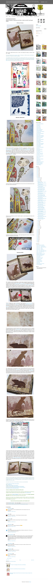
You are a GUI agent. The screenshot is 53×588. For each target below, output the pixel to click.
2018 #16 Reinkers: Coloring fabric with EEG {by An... (41, 189)
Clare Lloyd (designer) (40, 129)
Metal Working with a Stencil (40, 263)
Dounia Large (38, 134)
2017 (37, 229)
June (38, 222)
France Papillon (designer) (40, 143)
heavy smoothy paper (27, 149)
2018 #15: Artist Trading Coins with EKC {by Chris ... (41, 209)
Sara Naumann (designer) (40, 161)
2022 (37, 172)
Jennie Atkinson (10, 543)
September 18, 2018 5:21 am (12, 521)
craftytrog (9, 518)
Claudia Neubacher (39, 130)
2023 (37, 171)
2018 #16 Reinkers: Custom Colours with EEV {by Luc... (41, 188)
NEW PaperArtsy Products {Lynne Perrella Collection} (41, 186)
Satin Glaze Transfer (39, 258)
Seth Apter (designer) (39, 162)
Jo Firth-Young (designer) (40, 147)
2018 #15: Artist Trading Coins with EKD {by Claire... (41, 206)
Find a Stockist (13, 16)
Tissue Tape (38, 262)
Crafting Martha (39, 132)
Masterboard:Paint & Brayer (40, 254)
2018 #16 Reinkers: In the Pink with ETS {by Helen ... (41, 193)
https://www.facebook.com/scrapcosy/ (18, 486)
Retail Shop (27, 16)
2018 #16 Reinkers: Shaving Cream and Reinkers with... (41, 195)
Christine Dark (38, 127)
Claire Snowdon (39, 128)
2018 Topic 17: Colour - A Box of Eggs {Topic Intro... (41, 182)
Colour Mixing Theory (39, 255)
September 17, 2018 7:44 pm (12, 511)
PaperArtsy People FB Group (20, 16)
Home (7, 16)
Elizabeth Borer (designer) (40, 136)
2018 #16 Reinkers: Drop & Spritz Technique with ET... (41, 198)
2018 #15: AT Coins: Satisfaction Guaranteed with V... (41, 213)
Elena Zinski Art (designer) (40, 135)
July (38, 221)
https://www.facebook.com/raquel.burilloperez (19, 487)
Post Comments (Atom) (13, 561)
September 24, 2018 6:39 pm (12, 556)
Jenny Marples (39, 146)
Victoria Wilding (39, 164)
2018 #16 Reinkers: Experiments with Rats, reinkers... (41, 200)
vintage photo (21, 148)
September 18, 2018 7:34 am (12, 526)
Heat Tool (7, 306)
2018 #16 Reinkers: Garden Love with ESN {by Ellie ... (41, 197)
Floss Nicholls (38, 142)
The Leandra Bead (39, 264)
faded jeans (12, 148)
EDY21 (7, 60)
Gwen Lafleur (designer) (40, 144)
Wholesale (31, 16)
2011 (37, 236)
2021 (37, 173)
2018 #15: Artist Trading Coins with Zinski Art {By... (41, 204)
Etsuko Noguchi (39, 140)
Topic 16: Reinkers (15, 494)
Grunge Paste (18, 369)
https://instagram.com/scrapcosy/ (13, 485)
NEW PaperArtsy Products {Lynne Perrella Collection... (41, 184)
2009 (37, 238)
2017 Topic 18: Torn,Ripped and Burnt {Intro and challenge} (18, 564)
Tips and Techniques (36, 16)
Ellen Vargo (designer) (40, 137)
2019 (37, 175)
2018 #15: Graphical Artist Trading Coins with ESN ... (41, 207)
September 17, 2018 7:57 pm (12, 516)
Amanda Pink (38, 124)
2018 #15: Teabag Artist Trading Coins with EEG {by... (41, 211)
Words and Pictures (10, 534)
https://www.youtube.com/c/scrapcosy (14, 483)
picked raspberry (8, 149)
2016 (37, 230)
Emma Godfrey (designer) (40, 139)
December (39, 177)
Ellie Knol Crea (39, 138)
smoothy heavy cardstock (29, 284)
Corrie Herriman (10, 553)
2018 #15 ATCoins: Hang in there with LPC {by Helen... (41, 216)
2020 (37, 174)
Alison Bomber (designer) (40, 123)
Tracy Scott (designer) (40, 163)
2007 (37, 240)
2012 (37, 235)
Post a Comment (9, 558)
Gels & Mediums (39, 259)
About (9, 16)
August (39, 220)
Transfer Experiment (39, 260)
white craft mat (8, 152)
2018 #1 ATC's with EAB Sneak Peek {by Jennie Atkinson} (17, 568)
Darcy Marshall (10, 508)
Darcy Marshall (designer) (40, 133)
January (39, 228)
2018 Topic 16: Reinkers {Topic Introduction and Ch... (41, 202)
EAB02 (15, 421)
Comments (38, 33)
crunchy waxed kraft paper (16, 457)
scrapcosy (16, 55)
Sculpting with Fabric (39, 261)
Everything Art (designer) (40, 141)
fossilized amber (8, 148)
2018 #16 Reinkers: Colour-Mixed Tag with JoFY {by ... (41, 191)
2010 (37, 237)
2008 (37, 239)
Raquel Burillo (10, 524)
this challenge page (28, 492)
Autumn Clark (38, 126)
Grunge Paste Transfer (40, 257)
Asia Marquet (38, 125)
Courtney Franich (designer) (40, 131)
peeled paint (28, 148)
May (38, 223)
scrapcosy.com (9, 484)
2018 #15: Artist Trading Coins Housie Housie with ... (41, 215)
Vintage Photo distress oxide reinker (20, 283)
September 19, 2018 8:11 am (11, 546)
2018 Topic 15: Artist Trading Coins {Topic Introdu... (41, 218)
